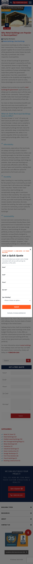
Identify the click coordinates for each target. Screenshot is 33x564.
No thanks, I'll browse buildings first (16, 313)
